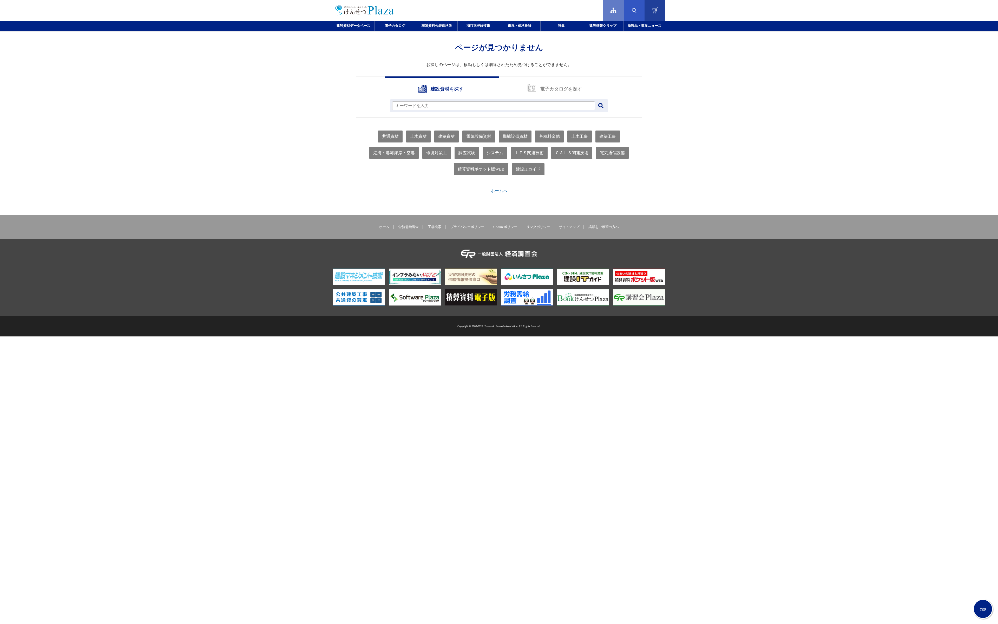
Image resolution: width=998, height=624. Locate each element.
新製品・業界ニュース (644, 26)
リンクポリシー (538, 227)
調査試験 (466, 153)
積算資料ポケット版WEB (481, 169)
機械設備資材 (515, 136)
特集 (561, 26)
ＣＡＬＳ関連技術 (571, 153)
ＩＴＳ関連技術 (529, 153)
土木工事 (579, 136)
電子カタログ (395, 26)
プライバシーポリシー (467, 227)
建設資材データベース (353, 26)
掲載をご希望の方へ (603, 227)
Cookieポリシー (505, 227)
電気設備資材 (478, 136)
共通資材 (390, 136)
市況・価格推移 (519, 26)
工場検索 (434, 227)
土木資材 (418, 136)
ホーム (384, 227)
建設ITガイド (528, 169)
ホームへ (499, 190)
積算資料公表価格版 (437, 26)
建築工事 (607, 136)
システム (495, 153)
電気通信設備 (612, 153)
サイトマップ (569, 227)
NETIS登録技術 (478, 26)
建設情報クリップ (602, 26)
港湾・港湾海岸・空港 (394, 153)
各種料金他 (549, 136)
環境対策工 (436, 153)
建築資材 (446, 136)
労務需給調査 (408, 227)
